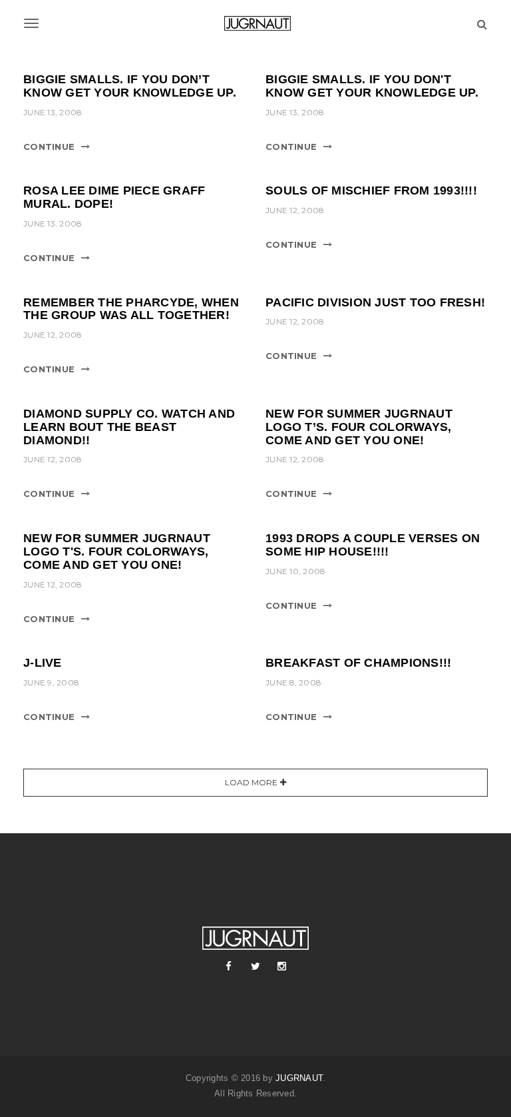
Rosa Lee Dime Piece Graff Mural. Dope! (114, 197)
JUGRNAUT (299, 1078)
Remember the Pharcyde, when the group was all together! (131, 309)
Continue (49, 146)
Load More (251, 782)
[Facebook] (229, 966)
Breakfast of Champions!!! (358, 662)
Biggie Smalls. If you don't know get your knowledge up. (371, 86)
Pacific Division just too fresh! (375, 302)
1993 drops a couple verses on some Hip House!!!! (372, 545)
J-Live (42, 662)
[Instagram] (282, 966)
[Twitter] (255, 966)
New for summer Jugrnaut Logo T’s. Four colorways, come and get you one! (358, 427)
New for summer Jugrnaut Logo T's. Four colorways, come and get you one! (116, 551)
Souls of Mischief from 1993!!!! (371, 190)
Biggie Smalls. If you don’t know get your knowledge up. (129, 86)
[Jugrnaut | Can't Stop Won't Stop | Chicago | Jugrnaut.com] (255, 23)
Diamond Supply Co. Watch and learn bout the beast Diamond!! (129, 427)
